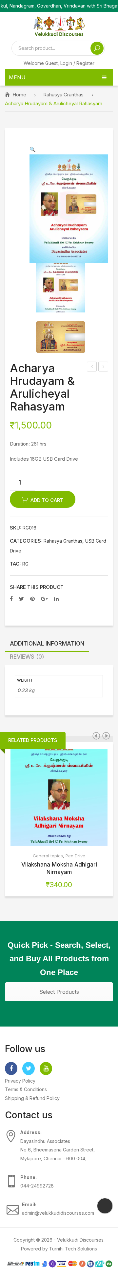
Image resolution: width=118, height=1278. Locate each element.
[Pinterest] (32, 599)
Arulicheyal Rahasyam (92, 367)
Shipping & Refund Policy (32, 1098)
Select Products (59, 991)
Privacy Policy (20, 1081)
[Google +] (44, 599)
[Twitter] (21, 599)
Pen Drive (75, 855)
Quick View (69, 797)
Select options (49, 797)
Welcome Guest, (59, 63)
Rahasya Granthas (63, 94)
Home (19, 94)
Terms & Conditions (26, 1089)
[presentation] (96, 736)
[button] (33, 149)
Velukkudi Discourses (80, 1240)
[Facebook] (11, 599)
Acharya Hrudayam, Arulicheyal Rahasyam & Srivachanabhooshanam (103, 367)
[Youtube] (46, 1068)
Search (97, 48)
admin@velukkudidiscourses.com (58, 1213)
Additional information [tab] (47, 643)
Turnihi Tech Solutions (73, 1248)
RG (25, 564)
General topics (48, 855)
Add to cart (46, 500)
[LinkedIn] (56, 599)
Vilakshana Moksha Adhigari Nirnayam (59, 868)
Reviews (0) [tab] (27, 656)
